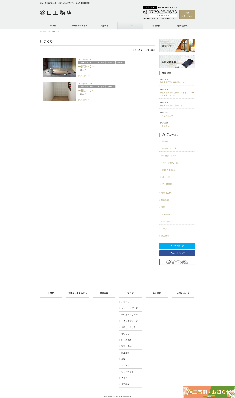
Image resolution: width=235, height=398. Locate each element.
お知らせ (165, 141)
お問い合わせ (183, 293)
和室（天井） (167, 193)
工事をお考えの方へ (77, 293)
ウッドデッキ (167, 221)
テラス (164, 229)
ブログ (49, 31)
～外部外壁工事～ (167, 114)
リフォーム (166, 214)
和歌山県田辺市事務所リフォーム (174, 81)
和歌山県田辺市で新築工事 (171, 104)
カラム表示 (150, 50)
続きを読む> (84, 76)
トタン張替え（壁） (171, 163)
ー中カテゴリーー (169, 156)
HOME (42, 31)
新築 (163, 207)
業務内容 (104, 293)
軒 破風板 (167, 184)
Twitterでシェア (178, 246)
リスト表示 (137, 50)
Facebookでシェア (178, 253)
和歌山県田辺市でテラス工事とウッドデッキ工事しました (177, 93)
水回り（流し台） (170, 170)
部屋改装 (121, 63)
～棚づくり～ (86, 90)
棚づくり (111, 63)
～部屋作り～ (86, 66)
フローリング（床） (87, 63)
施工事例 (101, 63)
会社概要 (157, 293)
